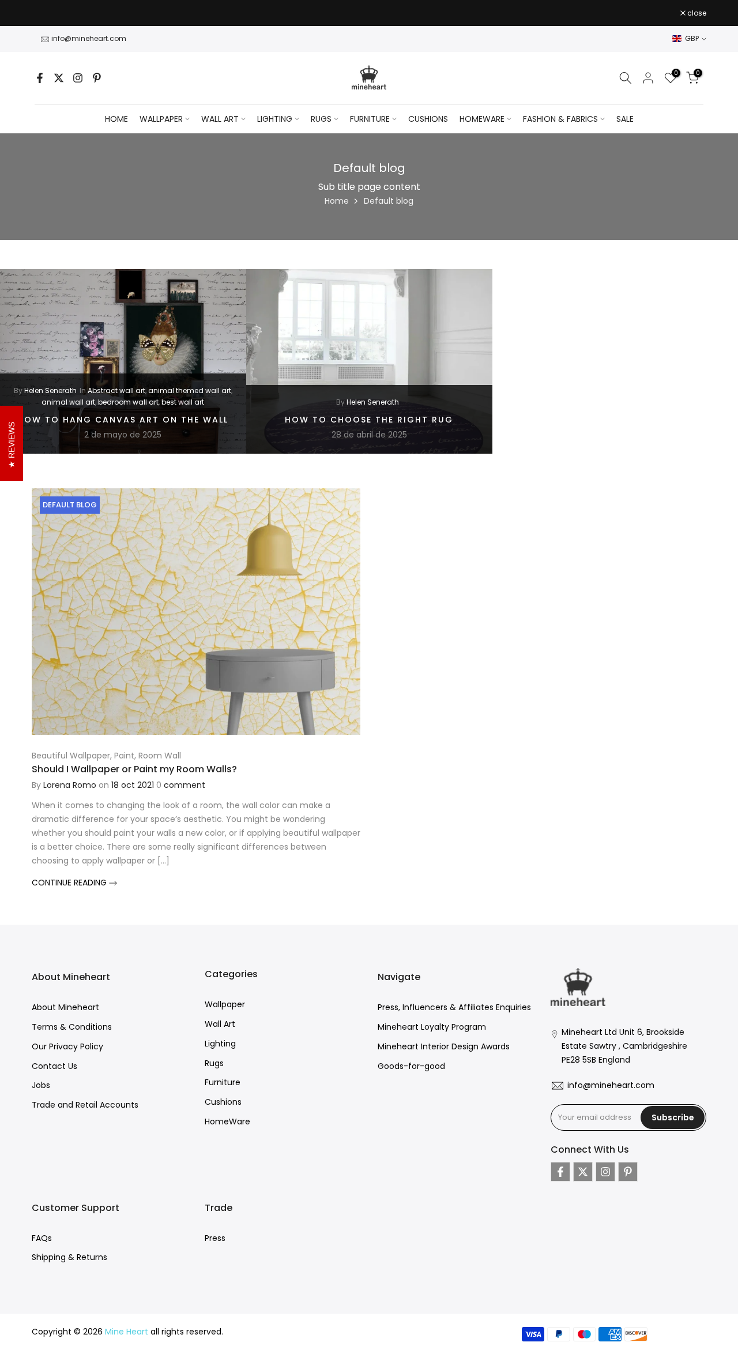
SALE (625, 119)
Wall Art (220, 1024)
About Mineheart (65, 1007)
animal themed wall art (189, 390)
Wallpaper (225, 1004)
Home (116, 119)
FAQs (42, 1238)
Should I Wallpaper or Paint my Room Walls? (134, 769)
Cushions (223, 1102)
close (47, 13)
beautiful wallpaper (71, 755)
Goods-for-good (411, 1066)
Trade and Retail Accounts (85, 1105)
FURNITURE (370, 119)
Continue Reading (70, 882)
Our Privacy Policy (67, 1046)
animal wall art (68, 402)
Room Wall (159, 755)
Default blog (70, 504)
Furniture (222, 1082)
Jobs (41, 1085)
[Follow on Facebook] (40, 78)
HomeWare (227, 1121)
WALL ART (220, 119)
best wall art (182, 402)
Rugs (214, 1063)
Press (215, 1238)
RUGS (321, 119)
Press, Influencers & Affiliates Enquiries (454, 1007)
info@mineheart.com (88, 38)
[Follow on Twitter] (59, 78)
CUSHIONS (428, 119)
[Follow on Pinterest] (97, 78)
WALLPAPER (161, 119)
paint (124, 755)
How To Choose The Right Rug (369, 419)
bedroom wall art (128, 402)
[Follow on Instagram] (78, 78)
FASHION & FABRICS (560, 119)
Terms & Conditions (72, 1027)
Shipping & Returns (69, 1257)
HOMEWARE (482, 119)
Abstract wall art (116, 390)
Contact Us (54, 1066)
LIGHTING (274, 119)
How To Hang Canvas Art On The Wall (122, 419)
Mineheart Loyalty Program (432, 1027)
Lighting (220, 1043)
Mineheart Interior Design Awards (444, 1046)
